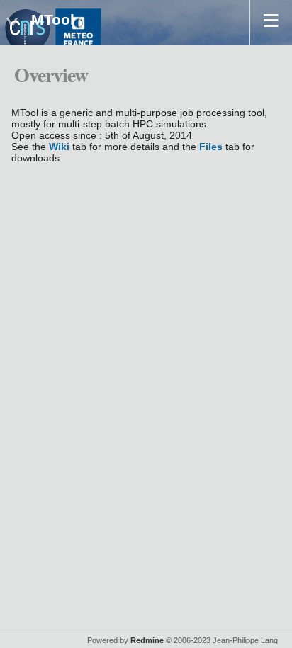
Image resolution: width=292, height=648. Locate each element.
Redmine (147, 640)
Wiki (59, 146)
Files (211, 146)
